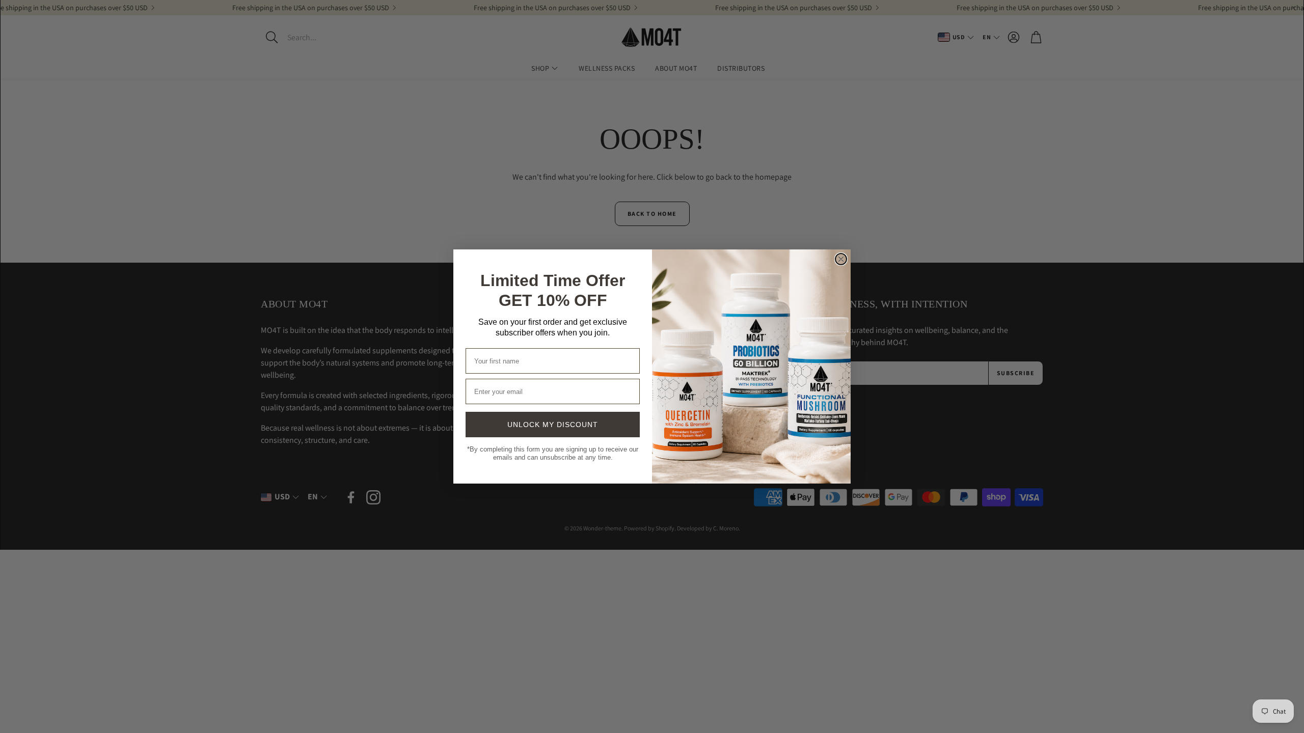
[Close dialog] (841, 259)
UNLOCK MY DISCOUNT (552, 427)
